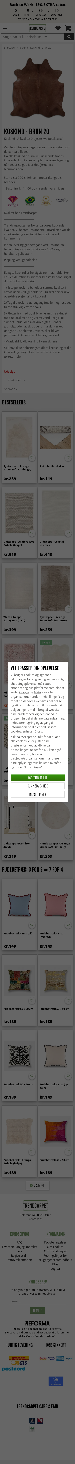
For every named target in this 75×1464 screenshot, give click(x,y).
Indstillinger (37, 794)
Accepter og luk (37, 777)
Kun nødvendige (37, 785)
